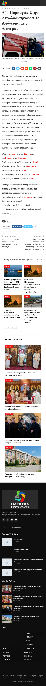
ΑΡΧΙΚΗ (5, 648)
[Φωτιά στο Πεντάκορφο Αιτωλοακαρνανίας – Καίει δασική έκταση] (13, 301)
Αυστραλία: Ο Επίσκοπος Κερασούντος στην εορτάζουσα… (28, 597)
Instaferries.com (28, 681)
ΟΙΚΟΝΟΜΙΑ (28, 656)
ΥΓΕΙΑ (28, 641)
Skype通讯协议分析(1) (21, 549)
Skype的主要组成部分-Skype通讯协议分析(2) (28, 560)
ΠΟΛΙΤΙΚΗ (6, 656)
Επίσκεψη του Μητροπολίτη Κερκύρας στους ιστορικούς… (28, 607)
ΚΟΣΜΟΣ (6, 652)
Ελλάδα (27, 154)
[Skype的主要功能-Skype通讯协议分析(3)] (7, 572)
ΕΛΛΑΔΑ (27, 633)
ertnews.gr (28, 197)
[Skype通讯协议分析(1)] (7, 552)
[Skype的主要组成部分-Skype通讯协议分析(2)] (7, 562)
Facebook (31, 166)
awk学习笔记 (18, 539)
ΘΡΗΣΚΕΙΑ (9, 346)
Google (36, 162)
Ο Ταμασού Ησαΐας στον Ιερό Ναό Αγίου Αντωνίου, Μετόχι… (27, 587)
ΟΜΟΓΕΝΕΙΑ (30, 648)
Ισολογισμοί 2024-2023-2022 (11, 528)
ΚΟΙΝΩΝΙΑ (29, 637)
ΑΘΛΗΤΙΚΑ (28, 652)
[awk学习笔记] (7, 542)
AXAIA (7, 266)
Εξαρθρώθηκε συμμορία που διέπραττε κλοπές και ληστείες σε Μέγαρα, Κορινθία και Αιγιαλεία (34, 244)
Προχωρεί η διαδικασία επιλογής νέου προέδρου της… (26, 617)
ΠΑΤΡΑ (9, 221)
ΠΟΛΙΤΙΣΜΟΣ (7, 660)
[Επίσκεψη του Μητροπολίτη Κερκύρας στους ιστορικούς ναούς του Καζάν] (23, 425)
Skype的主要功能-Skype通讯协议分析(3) (27, 569)
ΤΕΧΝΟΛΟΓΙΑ (30, 644)
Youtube (35, 174)
